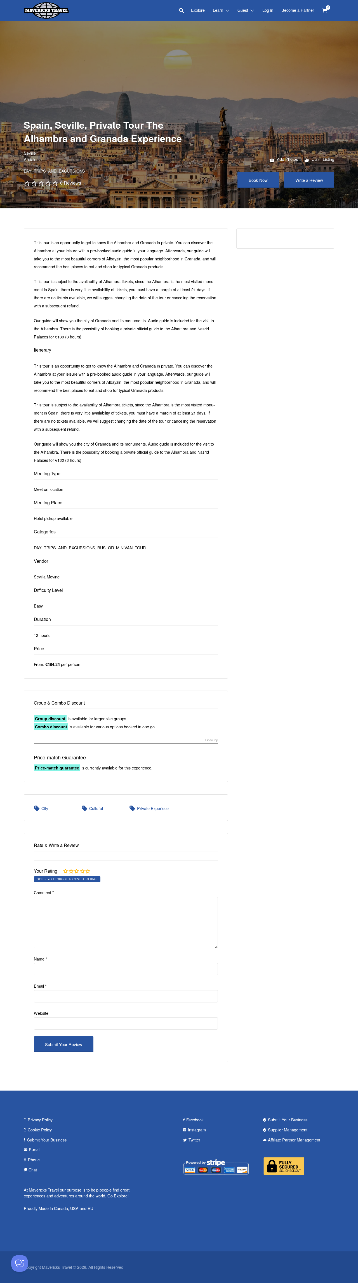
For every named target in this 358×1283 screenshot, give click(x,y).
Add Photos (287, 159)
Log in (267, 10)
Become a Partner (297, 10)
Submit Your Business (47, 1140)
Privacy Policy (40, 1119)
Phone (34, 1159)
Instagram (197, 1130)
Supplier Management (287, 1130)
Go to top (211, 740)
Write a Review (309, 180)
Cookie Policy (40, 1130)
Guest (242, 10)
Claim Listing (322, 159)
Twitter (194, 1140)
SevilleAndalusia (33, 156)
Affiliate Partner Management (294, 1140)
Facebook (195, 1119)
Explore (198, 10)
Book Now (258, 180)
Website (41, 1013)
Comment (44, 892)
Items (324, 11)
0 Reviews (70, 183)
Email (40, 986)
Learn (218, 10)
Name (40, 959)
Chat (33, 1170)
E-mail (34, 1149)
